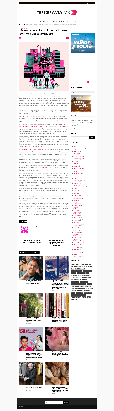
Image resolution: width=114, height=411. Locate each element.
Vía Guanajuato (77, 224)
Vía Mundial (76, 234)
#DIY (81, 264)
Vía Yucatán (76, 251)
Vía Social (75, 246)
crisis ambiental (75, 281)
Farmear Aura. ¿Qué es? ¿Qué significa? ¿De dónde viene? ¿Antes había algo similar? (33, 282)
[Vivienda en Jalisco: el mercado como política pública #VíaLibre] (44, 66)
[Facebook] (87, 3)
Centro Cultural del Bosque (77, 275)
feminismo (87, 286)
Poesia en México (88, 292)
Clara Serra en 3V (77, 156)
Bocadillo (75, 154)
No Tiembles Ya (77, 185)
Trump (88, 297)
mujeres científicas (75, 290)
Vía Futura (76, 220)
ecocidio (84, 284)
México (88, 290)
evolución (73, 286)
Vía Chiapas (76, 209)
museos (83, 290)
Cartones (73, 273)
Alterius (73, 266)
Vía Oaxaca (76, 236)
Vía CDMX (75, 207)
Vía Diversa (76, 212)
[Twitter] (90, 3)
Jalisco (78, 288)
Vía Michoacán (77, 232)
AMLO (72, 268)
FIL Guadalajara (77, 173)
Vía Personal (76, 237)
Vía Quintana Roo (77, 241)
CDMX (88, 273)
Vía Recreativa (76, 242)
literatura (84, 288)
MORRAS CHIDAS (77, 183)
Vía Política (26, 28)
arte (76, 268)
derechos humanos (75, 284)
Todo (74, 202)
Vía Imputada (76, 227)
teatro (84, 297)
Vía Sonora (76, 247)
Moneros (90, 288)
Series (75, 193)
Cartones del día (81, 273)
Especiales (76, 166)
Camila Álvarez (24, 37)
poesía (72, 295)
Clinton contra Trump (78, 158)
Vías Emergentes (77, 252)
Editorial (75, 163)
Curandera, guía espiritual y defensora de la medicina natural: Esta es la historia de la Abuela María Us (34, 319)
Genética (73, 288)
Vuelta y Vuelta (77, 256)
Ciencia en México (86, 277)
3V (74, 149)
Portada (75, 190)
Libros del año (77, 175)
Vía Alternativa (77, 203)
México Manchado (77, 180)
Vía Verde (75, 249)
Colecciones (76, 160)
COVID (85, 279)
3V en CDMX (76, 151)
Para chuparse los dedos (79, 187)
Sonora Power (77, 197)
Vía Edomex (76, 215)
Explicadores (76, 170)
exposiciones (81, 286)
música (72, 292)
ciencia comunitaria (76, 277)
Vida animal (74, 299)
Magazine (75, 178)
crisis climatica (83, 281)
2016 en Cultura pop (78, 148)
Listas (74, 176)
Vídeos (75, 254)
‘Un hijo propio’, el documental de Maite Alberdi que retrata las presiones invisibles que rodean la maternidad (60, 354)
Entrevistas (76, 165)
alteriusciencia (87, 266)
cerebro (88, 275)
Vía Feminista (76, 219)
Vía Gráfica (76, 222)
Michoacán (76, 182)
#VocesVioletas (87, 264)
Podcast (75, 188)
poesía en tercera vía (80, 295)
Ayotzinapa (81, 268)
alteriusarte (80, 266)
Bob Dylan (76, 153)
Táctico (75, 200)
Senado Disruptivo (78, 192)
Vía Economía (76, 214)
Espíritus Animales (78, 168)
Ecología (89, 284)
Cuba (74, 161)
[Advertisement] (83, 68)
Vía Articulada (76, 205)
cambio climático (87, 270)
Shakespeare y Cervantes (79, 195)
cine (81, 279)
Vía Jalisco (75, 229)
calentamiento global (76, 270)
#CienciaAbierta (75, 264)
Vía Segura (76, 244)
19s (74, 146)
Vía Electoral (76, 217)
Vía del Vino (76, 210)
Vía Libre (21, 28)
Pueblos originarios (76, 297)
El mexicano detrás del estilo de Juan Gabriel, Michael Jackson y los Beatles (34, 387)
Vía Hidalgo (76, 225)
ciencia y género (75, 279)
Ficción (75, 171)
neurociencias (79, 292)
